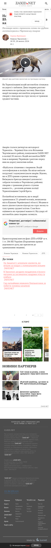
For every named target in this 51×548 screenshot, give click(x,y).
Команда (40, 510)
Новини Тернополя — (19, 39)
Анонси (7, 511)
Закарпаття (18, 514)
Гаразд (37, 21)
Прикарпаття (18, 506)
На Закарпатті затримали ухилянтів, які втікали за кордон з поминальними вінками (24, 264)
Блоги (6, 507)
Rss (28, 504)
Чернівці (17, 516)
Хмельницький (19, 521)
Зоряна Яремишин (18, 36)
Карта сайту (8, 525)
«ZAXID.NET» (17, 460)
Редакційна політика (41, 507)
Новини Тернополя (29, 253)
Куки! (28, 545)
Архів (6, 521)
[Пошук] (45, 3)
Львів (16, 504)
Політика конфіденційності (43, 528)
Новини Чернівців (11, 253)
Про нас (40, 504)
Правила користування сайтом (42, 523)
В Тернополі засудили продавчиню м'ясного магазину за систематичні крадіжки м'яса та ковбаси (24, 274)
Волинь (17, 511)
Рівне (17, 519)
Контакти (40, 513)
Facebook (29, 506)
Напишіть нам (42, 515)
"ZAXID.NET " (26, 438)
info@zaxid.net (26, 466)
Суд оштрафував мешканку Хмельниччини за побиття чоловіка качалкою (25, 284)
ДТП (43, 253)
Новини (7, 500)
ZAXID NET (25, 3)
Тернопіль (18, 509)
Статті (6, 504)
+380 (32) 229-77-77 (16, 464)
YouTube (29, 511)
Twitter (29, 509)
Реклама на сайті (41, 518)
